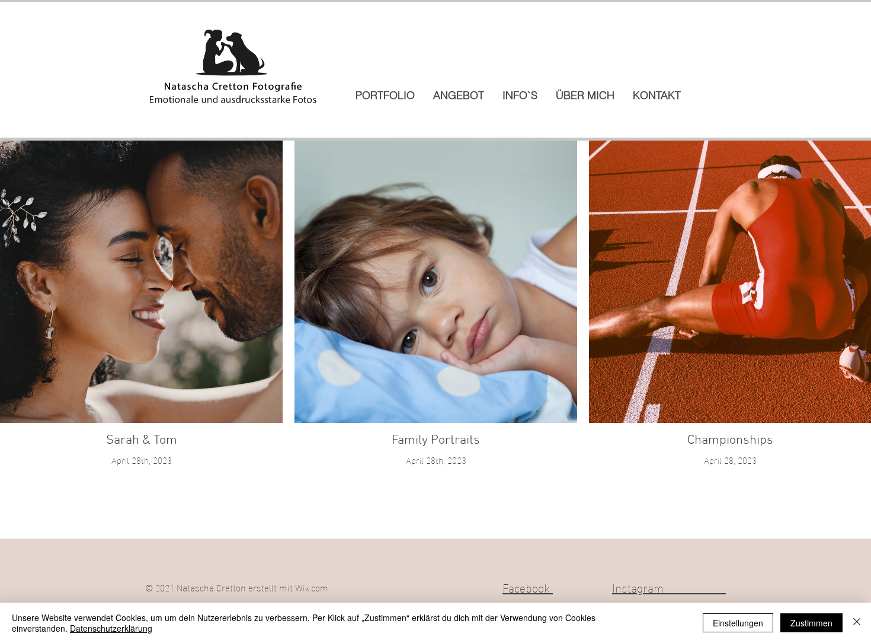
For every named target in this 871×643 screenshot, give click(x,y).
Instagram (669, 586)
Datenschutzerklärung (111, 628)
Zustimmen (811, 623)
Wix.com (311, 587)
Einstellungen (738, 623)
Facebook (527, 586)
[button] (385, 95)
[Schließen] (857, 623)
